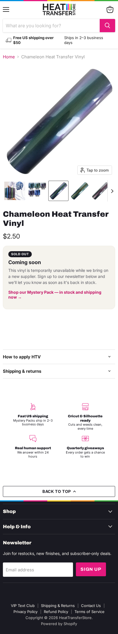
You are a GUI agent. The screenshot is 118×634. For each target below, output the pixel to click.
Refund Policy (56, 611)
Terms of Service (89, 611)
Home (9, 56)
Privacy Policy (25, 611)
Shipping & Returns (58, 605)
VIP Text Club (23, 605)
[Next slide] (112, 190)
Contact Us (91, 605)
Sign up (90, 569)
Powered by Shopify (59, 623)
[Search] (107, 25)
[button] (15, 191)
